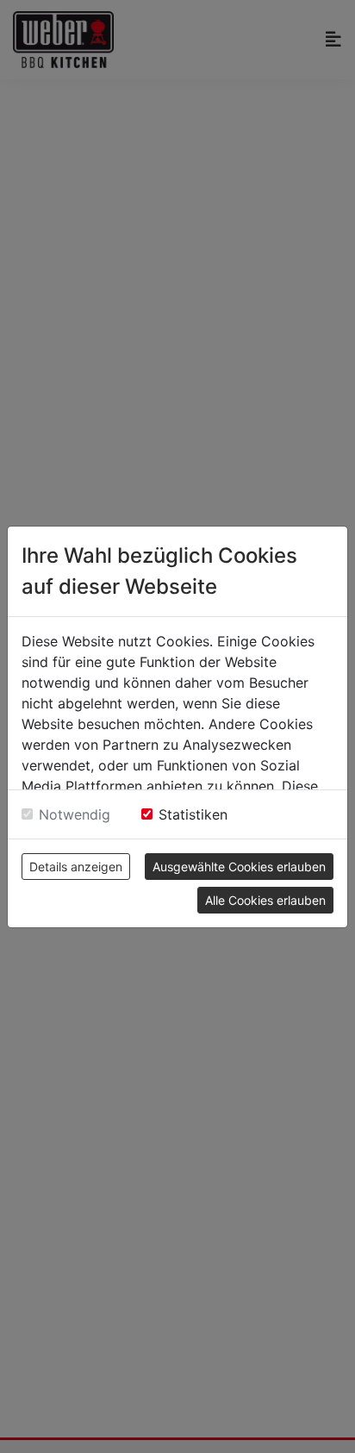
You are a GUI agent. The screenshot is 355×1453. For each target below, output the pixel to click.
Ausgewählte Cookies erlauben (239, 866)
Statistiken (193, 814)
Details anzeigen (75, 866)
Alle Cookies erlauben (265, 900)
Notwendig (74, 814)
